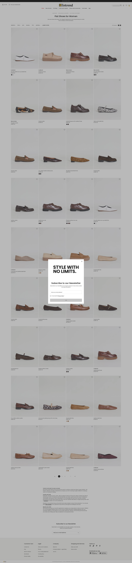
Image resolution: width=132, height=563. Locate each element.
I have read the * (58, 295)
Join (66, 300)
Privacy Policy (61, 295)
